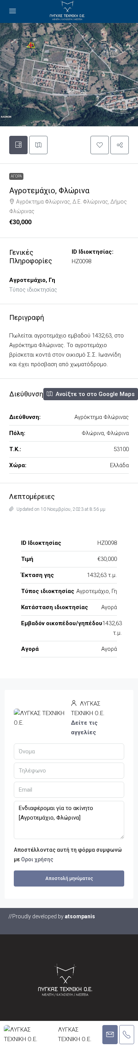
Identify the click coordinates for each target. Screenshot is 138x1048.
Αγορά (16, 176)
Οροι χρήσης (37, 859)
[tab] (18, 145)
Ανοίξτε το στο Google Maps (94, 394)
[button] (99, 145)
